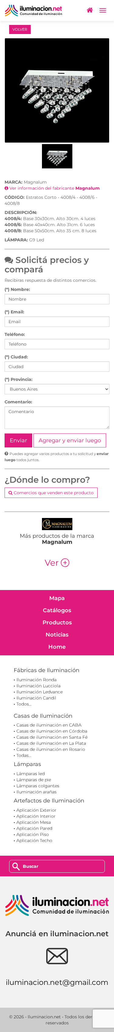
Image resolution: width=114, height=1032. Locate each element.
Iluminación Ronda (36, 679)
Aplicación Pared (34, 828)
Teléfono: (15, 334)
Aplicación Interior (36, 816)
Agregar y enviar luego (70, 440)
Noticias (57, 634)
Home (57, 647)
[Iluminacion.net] (33, 10)
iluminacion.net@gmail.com (57, 982)
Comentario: (18, 402)
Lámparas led (30, 773)
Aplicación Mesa (33, 822)
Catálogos (57, 610)
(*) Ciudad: (16, 357)
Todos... (24, 704)
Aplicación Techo (34, 840)
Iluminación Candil (36, 698)
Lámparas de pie (33, 779)
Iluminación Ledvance (39, 692)
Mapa (57, 598)
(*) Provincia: (19, 379)
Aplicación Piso (32, 834)
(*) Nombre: (17, 289)
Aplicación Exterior (36, 810)
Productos (57, 622)
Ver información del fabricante (54, 188)
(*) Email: (14, 312)
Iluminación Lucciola (38, 686)
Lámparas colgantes (37, 786)
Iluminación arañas (36, 792)
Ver (57, 562)
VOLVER (19, 29)
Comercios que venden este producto (53, 492)
